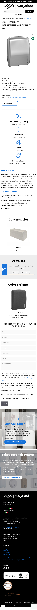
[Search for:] (18, 11)
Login (15, 272)
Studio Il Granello (19, 605)
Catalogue (8, 18)
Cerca (29, 11)
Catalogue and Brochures (13, 1)
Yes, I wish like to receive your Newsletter (15, 398)
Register (25, 272)
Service (5, 551)
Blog (5, 1)
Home (3, 18)
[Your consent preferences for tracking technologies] (3, 607)
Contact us (29, 1)
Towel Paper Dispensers (17, 18)
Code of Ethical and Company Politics (14, 560)
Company (6, 549)
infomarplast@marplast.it (10, 527)
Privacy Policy (27, 605)
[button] (32, 34)
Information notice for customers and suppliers (17, 558)
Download (23, 1)
